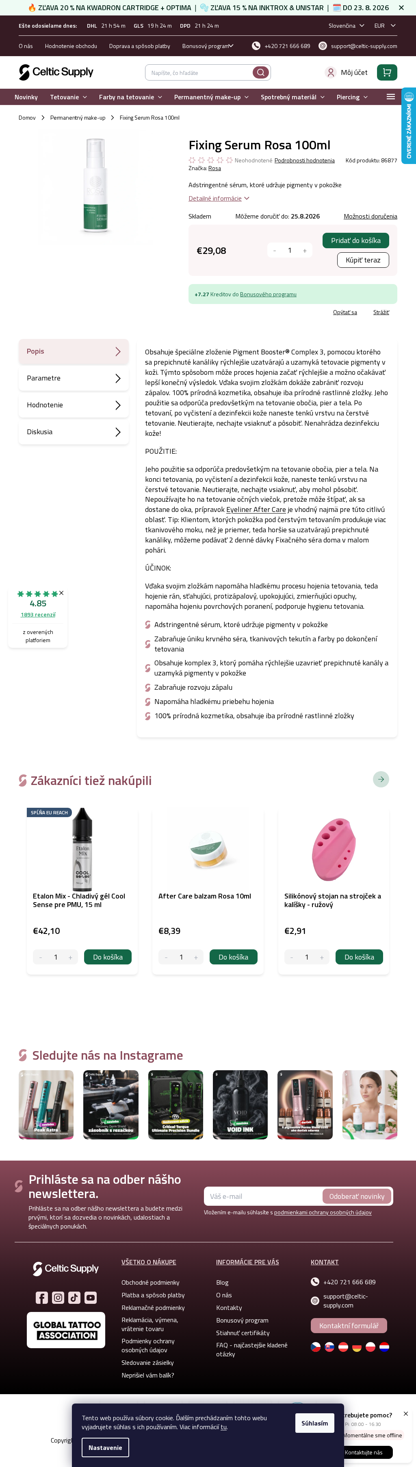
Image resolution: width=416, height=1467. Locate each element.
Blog (222, 1282)
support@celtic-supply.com (345, 1301)
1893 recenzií (38, 614)
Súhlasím (314, 1423)
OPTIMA (178, 7)
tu (224, 1427)
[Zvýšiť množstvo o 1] (304, 250)
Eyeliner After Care (256, 509)
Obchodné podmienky (150, 1282)
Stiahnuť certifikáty (243, 1332)
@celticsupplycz (74, 1298)
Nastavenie (105, 1447)
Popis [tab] (35, 350)
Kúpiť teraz (363, 259)
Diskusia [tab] (39, 431)
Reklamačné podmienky (153, 1307)
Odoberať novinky (357, 1196)
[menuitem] (26, 97)
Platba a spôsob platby (153, 1294)
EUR (380, 25)
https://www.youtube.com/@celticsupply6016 (90, 1298)
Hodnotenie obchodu (71, 46)
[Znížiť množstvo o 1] (274, 250)
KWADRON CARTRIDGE (123, 7)
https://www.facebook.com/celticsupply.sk (42, 1298)
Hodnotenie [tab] (45, 404)
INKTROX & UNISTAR (291, 7)
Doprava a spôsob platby (139, 46)
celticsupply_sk (58, 1298)
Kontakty (229, 1307)
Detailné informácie (215, 198)
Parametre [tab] (44, 377)
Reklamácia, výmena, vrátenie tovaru (149, 1324)
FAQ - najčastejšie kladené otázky (252, 1349)
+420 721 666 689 (349, 1281)
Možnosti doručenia (370, 216)
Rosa (214, 168)
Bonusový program (205, 46)
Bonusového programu (268, 294)
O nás (26, 46)
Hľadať (261, 72)
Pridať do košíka (356, 240)
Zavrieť (247, 313)
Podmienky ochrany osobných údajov (148, 1345)
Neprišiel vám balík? (147, 1375)
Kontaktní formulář (349, 1325)
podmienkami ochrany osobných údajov (323, 1212)
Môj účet (354, 72)
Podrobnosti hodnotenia (305, 160)
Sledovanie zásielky (147, 1362)
